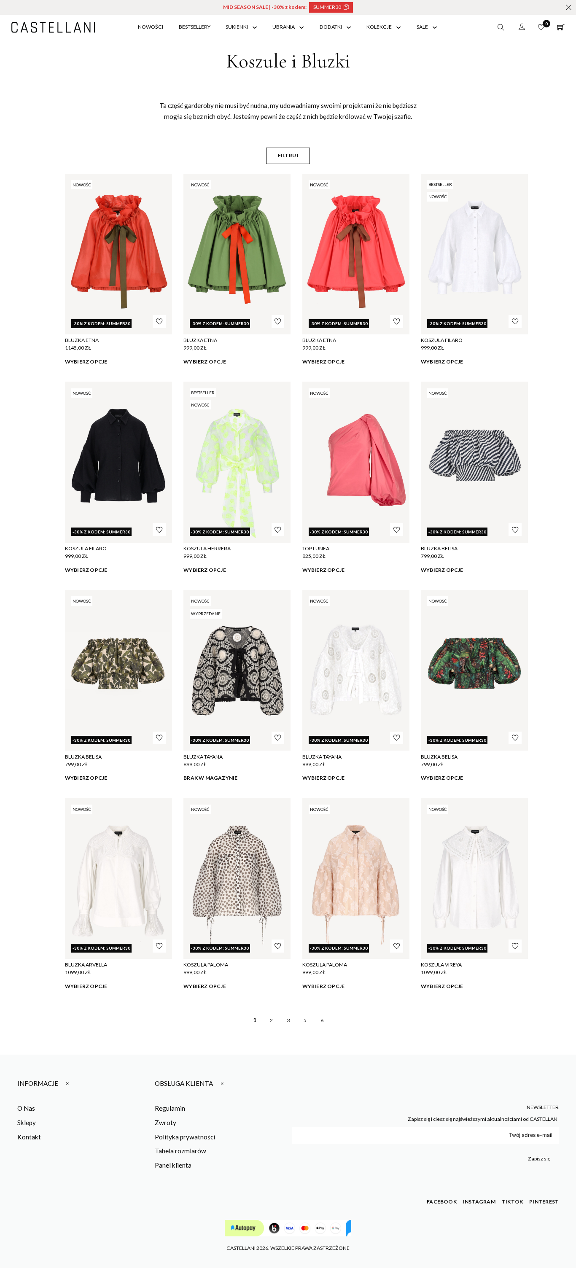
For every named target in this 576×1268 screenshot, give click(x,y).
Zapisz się (539, 1158)
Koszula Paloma (205, 964)
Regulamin (170, 1108)
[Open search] (501, 27)
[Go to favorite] (541, 27)
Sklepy (26, 1122)
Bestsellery (194, 27)
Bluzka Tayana (203, 757)
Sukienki (237, 27)
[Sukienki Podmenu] (254, 27)
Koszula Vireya (441, 964)
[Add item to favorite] (159, 321)
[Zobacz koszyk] (561, 27)
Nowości (150, 27)
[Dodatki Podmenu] (348, 27)
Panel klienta (173, 1165)
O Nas (26, 1108)
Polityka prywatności (185, 1137)
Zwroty (165, 1122)
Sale (422, 27)
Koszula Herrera (207, 548)
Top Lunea (315, 548)
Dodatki (331, 27)
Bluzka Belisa (439, 548)
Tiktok (512, 1201)
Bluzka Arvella (86, 964)
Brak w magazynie (210, 778)
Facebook (442, 1201)
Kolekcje (379, 27)
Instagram (479, 1201)
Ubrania (283, 27)
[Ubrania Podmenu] (301, 27)
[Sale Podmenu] (434, 27)
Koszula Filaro (442, 340)
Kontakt (29, 1137)
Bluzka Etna (82, 340)
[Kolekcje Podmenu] (398, 27)
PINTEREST (544, 1201)
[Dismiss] (568, 7)
